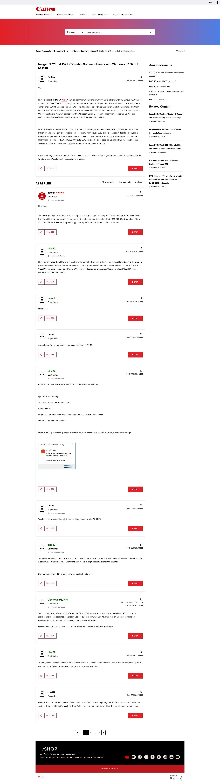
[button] (145, 370)
